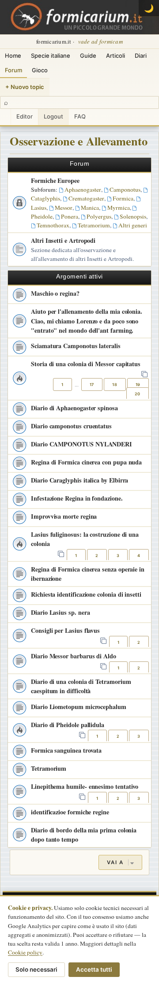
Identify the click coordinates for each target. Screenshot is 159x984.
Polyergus (99, 216)
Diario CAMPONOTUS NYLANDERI (81, 444)
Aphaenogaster (82, 189)
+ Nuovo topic (24, 86)
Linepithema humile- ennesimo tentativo (84, 786)
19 (138, 384)
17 (92, 384)
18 (114, 384)
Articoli (115, 55)
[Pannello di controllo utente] (5, 117)
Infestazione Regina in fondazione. (77, 498)
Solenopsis (133, 216)
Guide (88, 55)
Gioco (40, 70)
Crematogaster (86, 198)
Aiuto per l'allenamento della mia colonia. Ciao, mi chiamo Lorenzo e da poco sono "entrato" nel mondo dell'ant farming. (86, 321)
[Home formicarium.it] (79, 17)
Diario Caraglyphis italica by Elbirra (79, 480)
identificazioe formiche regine (70, 812)
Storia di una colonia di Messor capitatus (85, 363)
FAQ (80, 116)
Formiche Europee (55, 180)
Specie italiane (50, 55)
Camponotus (125, 189)
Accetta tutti (94, 969)
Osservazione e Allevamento (79, 140)
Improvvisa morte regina (64, 516)
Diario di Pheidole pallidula (67, 724)
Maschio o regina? (55, 293)
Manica (90, 208)
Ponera (69, 216)
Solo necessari (36, 969)
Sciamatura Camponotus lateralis (76, 345)
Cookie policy (25, 952)
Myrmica (118, 208)
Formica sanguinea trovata (66, 750)
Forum (13, 70)
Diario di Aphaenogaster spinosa (74, 407)
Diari (141, 55)
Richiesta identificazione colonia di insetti (86, 594)
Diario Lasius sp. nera (60, 612)
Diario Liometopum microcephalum (78, 706)
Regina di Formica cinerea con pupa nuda (86, 462)
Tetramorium (94, 225)
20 (137, 393)
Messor (63, 208)
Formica (123, 198)
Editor (24, 116)
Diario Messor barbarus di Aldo (73, 656)
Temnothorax (53, 225)
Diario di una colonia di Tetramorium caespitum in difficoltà (81, 686)
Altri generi (132, 225)
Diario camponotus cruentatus (71, 426)
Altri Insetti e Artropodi (63, 240)
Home (13, 55)
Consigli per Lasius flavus (65, 630)
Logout (53, 116)
